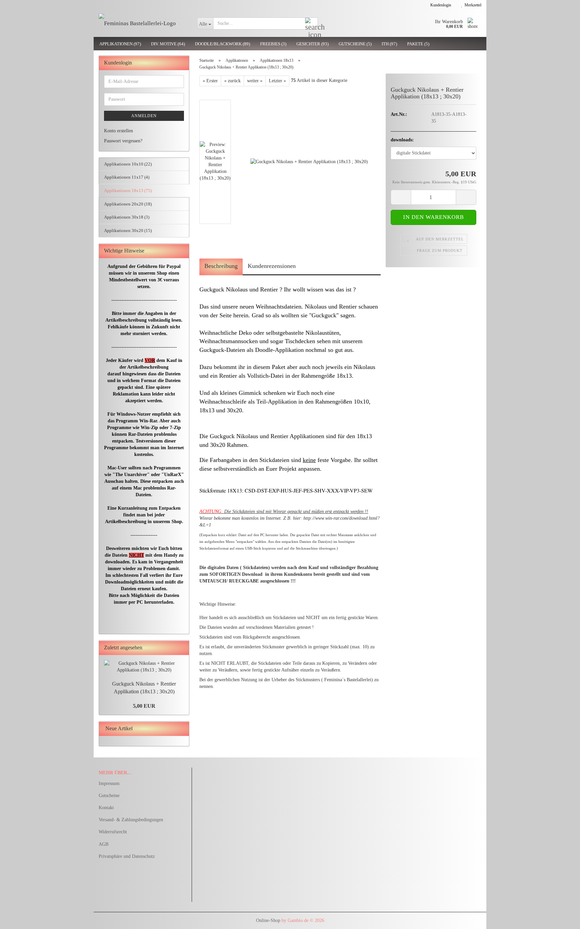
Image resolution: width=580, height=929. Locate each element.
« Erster (210, 80)
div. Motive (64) (168, 43)
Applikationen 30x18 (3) (126, 217)
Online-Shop (268, 920)
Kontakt (106, 807)
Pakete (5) (418, 43)
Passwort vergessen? (123, 140)
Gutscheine (109, 795)
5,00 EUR (144, 706)
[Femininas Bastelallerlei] (143, 23)
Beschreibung (221, 266)
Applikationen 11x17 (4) (126, 177)
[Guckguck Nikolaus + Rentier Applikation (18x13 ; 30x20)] (309, 161)
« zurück (232, 80)
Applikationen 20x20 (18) (128, 203)
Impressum (109, 783)
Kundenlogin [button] (439, 5)
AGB (103, 844)
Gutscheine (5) (355, 43)
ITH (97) (389, 43)
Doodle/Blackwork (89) (222, 43)
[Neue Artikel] (182, 729)
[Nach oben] (561, 919)
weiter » (254, 80)
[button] (219, 96)
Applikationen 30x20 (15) (128, 230)
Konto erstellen (118, 130)
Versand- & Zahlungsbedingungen (131, 819)
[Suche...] (311, 24)
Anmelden (144, 115)
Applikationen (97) (120, 43)
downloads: (402, 139)
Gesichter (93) (312, 43)
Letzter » (277, 80)
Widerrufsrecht (113, 831)
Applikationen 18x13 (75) (128, 190)
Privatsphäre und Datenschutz (127, 856)
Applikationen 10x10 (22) (128, 164)
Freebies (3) (273, 43)
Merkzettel (472, 5)
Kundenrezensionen (272, 266)
